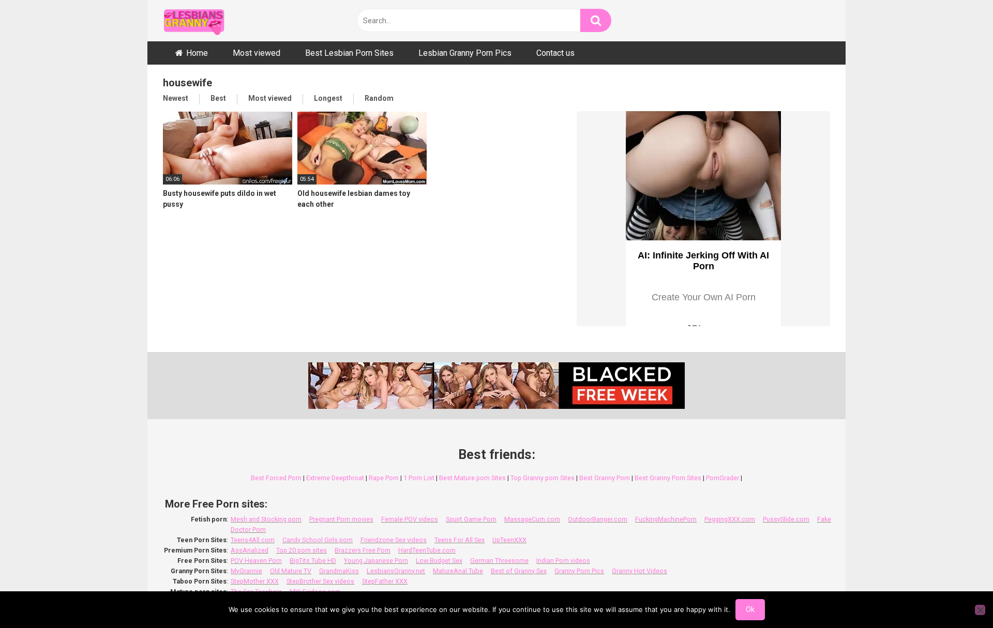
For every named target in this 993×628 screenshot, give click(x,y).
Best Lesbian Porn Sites (349, 53)
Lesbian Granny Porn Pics (464, 53)
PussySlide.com (786, 519)
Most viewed (256, 53)
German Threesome (499, 560)
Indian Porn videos (563, 560)
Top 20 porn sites (301, 550)
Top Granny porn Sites (542, 478)
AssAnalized (249, 550)
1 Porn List (418, 478)
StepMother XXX (255, 581)
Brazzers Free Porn (362, 550)
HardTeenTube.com (427, 550)
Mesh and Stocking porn (266, 519)
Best (218, 98)
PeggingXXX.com (729, 519)
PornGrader (722, 478)
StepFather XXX (385, 581)
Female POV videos (409, 519)
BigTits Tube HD (313, 560)
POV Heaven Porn (256, 560)
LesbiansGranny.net (396, 571)
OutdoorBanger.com (597, 519)
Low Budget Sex (439, 560)
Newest (175, 98)
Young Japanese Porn (376, 560)
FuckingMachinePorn (666, 519)
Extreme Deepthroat (335, 478)
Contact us (555, 53)
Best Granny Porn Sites (668, 478)
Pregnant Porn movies (341, 519)
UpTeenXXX (509, 540)
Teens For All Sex (459, 540)
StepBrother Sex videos (320, 581)
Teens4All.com (253, 540)
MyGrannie (246, 571)
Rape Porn (384, 478)
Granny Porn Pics (579, 571)
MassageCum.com (532, 519)
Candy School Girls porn (317, 540)
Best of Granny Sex (519, 571)
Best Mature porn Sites (472, 478)
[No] (980, 610)
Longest (328, 98)
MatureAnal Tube (458, 571)
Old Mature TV (290, 571)
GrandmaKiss (339, 571)
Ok (750, 609)
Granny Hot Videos (639, 571)
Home (197, 53)
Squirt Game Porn (471, 519)
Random (379, 98)
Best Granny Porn (604, 478)
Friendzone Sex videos (393, 540)
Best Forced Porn (276, 478)
